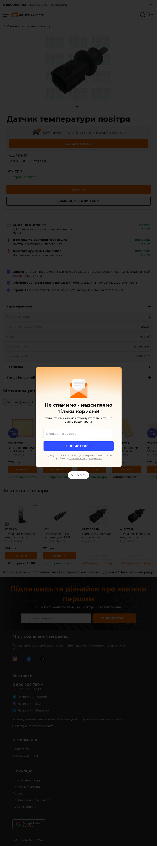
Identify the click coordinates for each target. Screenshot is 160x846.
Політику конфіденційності (85, 458)
